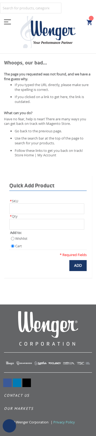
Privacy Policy (64, 422)
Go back (21, 131)
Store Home (24, 155)
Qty (13, 216)
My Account (46, 155)
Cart (18, 246)
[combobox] (30, 8)
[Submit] (54, 7)
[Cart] (89, 22)
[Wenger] (48, 32)
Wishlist (21, 238)
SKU (13, 201)
